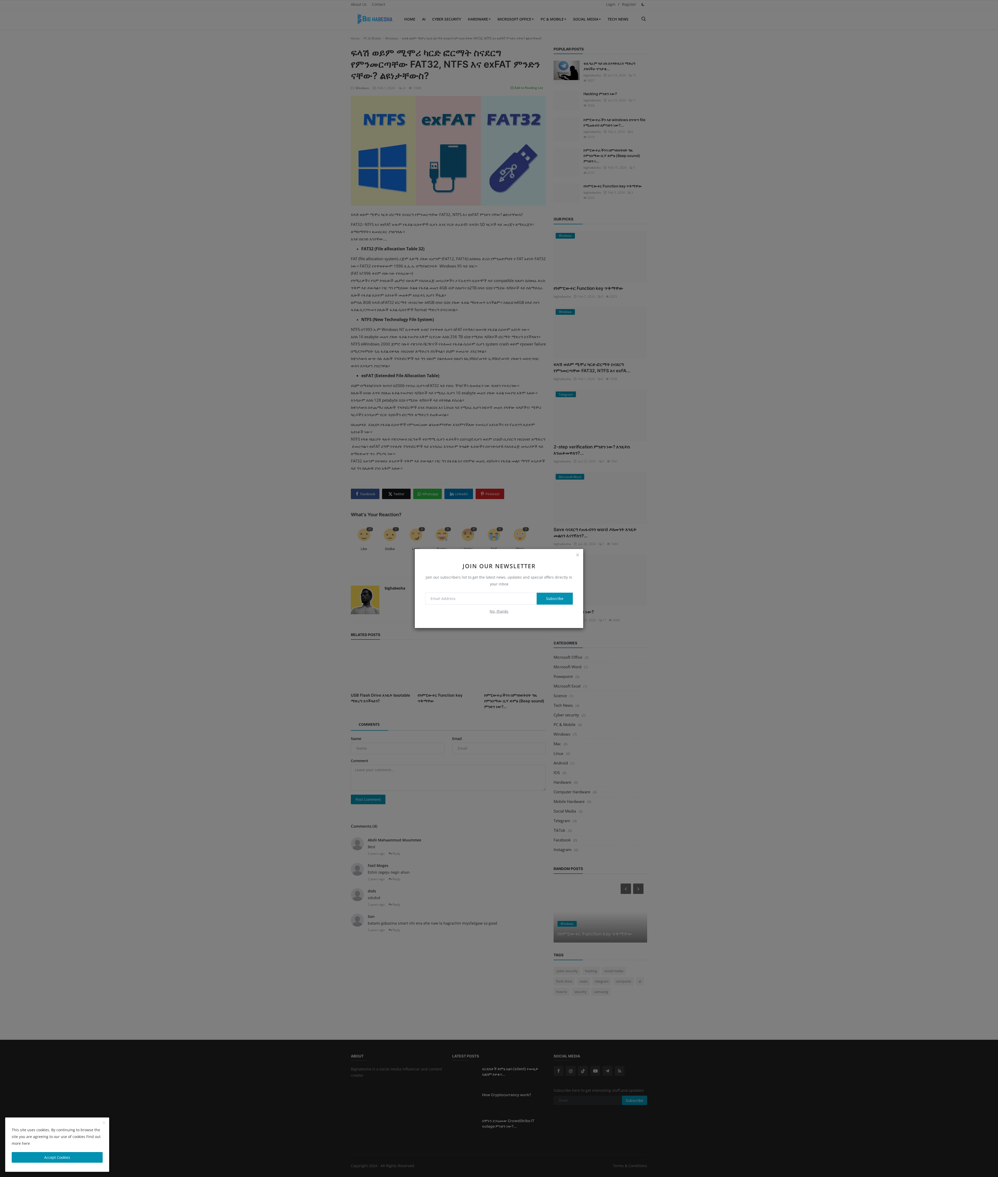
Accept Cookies (57, 1157)
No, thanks (499, 611)
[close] (577, 554)
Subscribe (554, 598)
